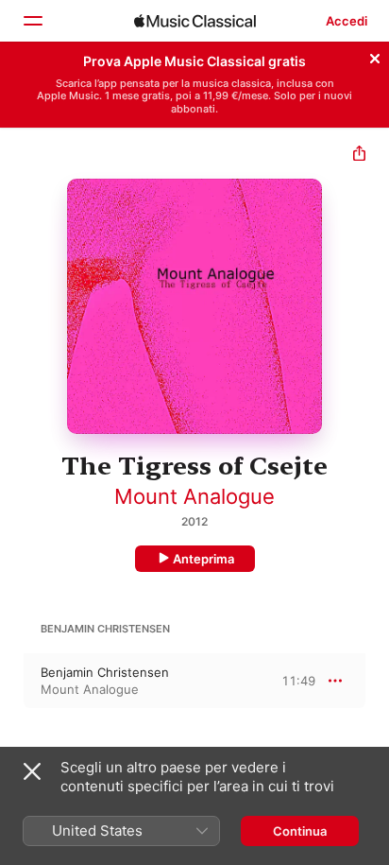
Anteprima (203, 558)
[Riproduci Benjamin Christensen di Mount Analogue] (12, 680)
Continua (300, 831)
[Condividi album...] (359, 155)
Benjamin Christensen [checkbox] (105, 672)
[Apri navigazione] (32, 21)
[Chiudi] (375, 56)
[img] (195, 20)
